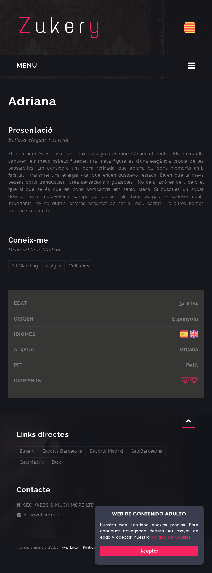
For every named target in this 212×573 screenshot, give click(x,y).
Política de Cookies (171, 537)
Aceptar (149, 551)
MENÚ (27, 65)
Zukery (27, 451)
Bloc (57, 462)
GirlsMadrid (32, 462)
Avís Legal (70, 547)
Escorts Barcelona (62, 451)
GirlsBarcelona (147, 451)
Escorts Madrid (106, 451)
